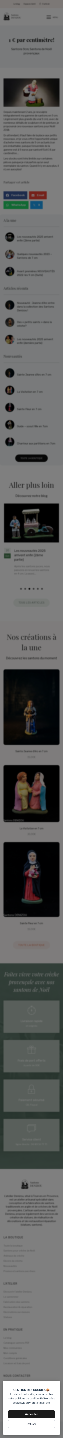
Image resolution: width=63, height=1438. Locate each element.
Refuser (31, 1424)
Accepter (31, 1414)
